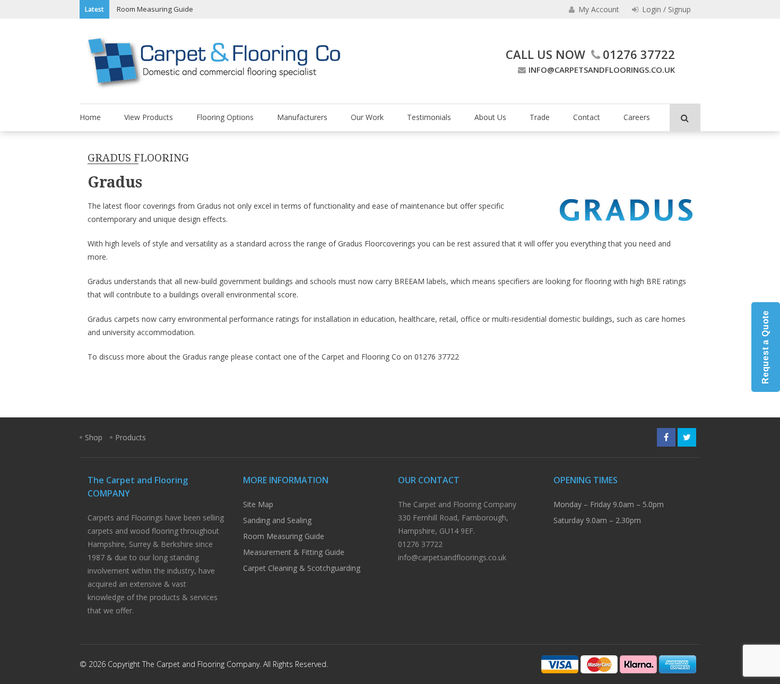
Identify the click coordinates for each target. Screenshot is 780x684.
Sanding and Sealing (277, 520)
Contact (586, 117)
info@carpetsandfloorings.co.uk (601, 69)
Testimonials (429, 117)
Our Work (367, 117)
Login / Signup (665, 9)
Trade (540, 117)
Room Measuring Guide (155, 9)
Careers (636, 117)
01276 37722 (639, 54)
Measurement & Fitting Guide (293, 552)
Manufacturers (302, 117)
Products (130, 437)
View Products (148, 117)
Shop (93, 437)
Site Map (258, 504)
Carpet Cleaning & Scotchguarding (301, 568)
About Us (490, 117)
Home (90, 117)
